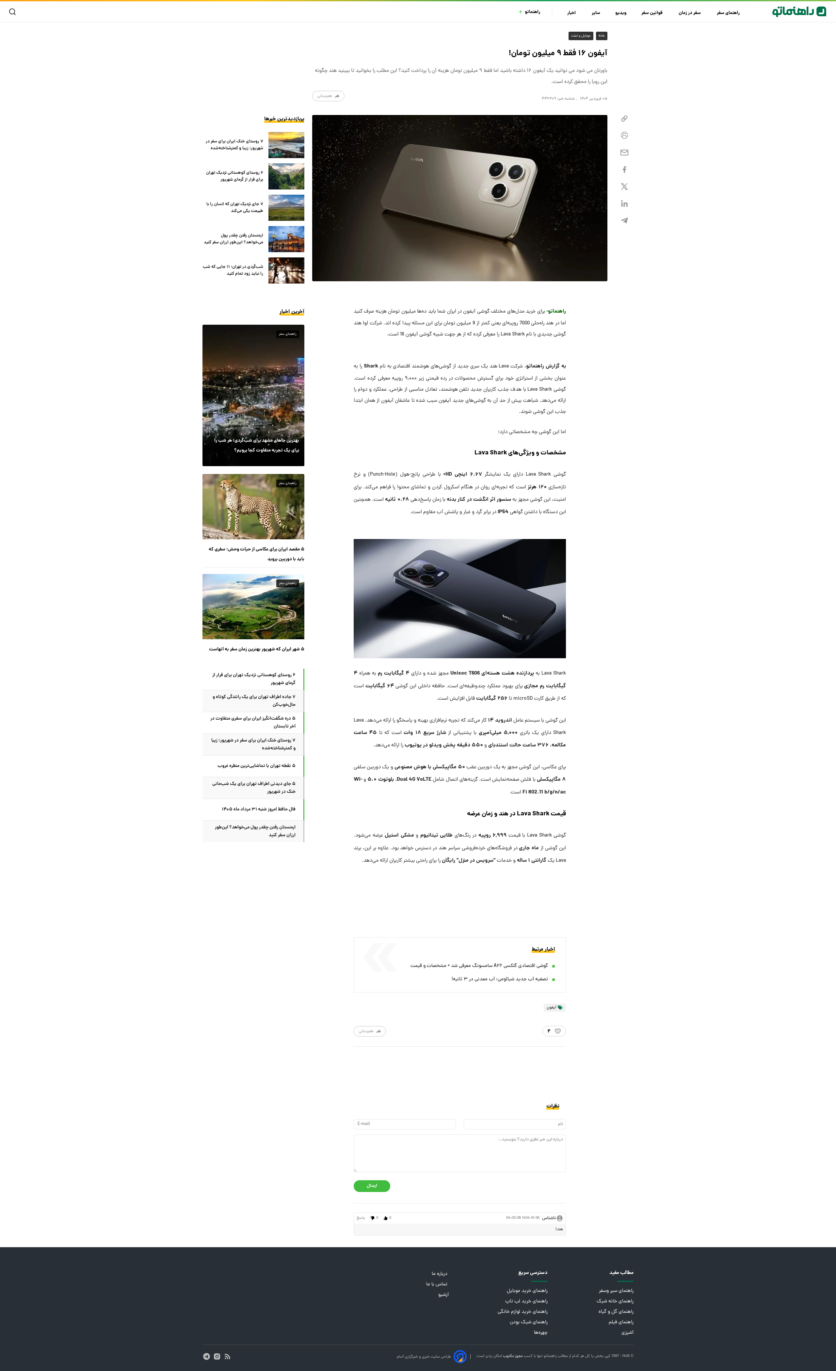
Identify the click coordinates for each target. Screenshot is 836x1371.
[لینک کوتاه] (624, 118)
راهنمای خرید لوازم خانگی (523, 1312)
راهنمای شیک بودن (529, 1322)
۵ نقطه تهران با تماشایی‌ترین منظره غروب (256, 766)
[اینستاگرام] (217, 1356)
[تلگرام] (624, 221)
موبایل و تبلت (581, 36)
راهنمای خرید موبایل (527, 1291)
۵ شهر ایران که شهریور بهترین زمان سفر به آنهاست (256, 649)
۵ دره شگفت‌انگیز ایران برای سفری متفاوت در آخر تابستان (253, 722)
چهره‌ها (541, 1333)
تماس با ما (437, 1284)
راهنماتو (532, 12)
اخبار (572, 13)
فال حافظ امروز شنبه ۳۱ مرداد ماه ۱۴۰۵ (259, 809)
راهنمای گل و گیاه (616, 1312)
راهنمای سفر (729, 13)
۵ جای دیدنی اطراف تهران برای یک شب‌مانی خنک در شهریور (254, 787)
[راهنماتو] (799, 12)
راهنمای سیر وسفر (616, 1291)
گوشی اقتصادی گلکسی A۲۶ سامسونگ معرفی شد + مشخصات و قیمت (479, 966)
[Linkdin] (624, 204)
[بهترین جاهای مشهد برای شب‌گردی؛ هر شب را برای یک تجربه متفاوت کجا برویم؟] (253, 395)
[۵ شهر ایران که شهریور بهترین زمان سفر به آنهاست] (253, 606)
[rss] (227, 1356)
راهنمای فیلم (621, 1322)
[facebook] (624, 170)
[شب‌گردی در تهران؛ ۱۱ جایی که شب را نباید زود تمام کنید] (286, 270)
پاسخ (361, 1218)
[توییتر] (624, 187)
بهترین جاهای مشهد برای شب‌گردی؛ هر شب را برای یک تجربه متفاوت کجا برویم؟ (256, 445)
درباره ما (440, 1274)
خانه (602, 36)
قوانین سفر (652, 13)
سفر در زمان (690, 13)
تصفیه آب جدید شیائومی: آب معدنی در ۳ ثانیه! (500, 979)
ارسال (372, 1186)
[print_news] (624, 135)
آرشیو (443, 1295)
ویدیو (620, 13)
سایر (596, 13)
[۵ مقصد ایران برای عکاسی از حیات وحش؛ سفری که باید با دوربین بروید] (253, 506)
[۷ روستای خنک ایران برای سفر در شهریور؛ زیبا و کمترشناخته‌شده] (286, 145)
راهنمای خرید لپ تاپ (526, 1301)
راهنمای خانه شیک (615, 1301)
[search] (14, 12)
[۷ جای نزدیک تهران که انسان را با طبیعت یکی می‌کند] (286, 208)
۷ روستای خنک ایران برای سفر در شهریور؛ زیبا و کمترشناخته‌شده (234, 145)
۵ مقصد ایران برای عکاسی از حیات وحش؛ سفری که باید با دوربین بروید (256, 554)
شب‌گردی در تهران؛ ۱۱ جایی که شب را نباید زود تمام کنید (233, 270)
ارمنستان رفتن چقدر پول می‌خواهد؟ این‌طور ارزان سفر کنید (233, 239)
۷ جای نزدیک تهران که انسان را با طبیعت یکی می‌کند (234, 208)
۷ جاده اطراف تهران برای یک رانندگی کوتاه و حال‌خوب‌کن (254, 701)
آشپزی (627, 1333)
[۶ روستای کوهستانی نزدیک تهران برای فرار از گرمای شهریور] (286, 176)
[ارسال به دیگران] (624, 153)
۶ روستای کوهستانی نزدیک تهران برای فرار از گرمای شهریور (234, 176)
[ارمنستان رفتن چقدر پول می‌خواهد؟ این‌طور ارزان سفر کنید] (286, 239)
